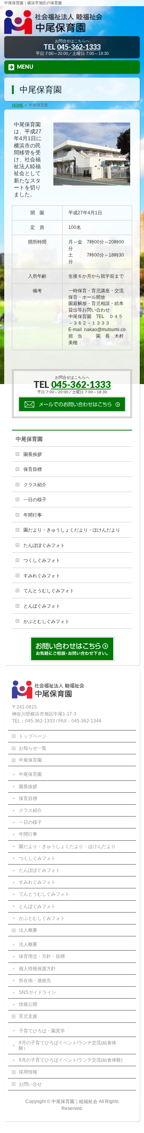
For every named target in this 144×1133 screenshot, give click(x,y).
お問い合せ (30, 1084)
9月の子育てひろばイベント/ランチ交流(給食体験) (70, 1060)
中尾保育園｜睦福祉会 (74, 1101)
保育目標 (32, 469)
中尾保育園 (29, 439)
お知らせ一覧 (32, 748)
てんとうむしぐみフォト (48, 590)
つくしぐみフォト (41, 560)
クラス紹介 (34, 484)
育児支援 (28, 1016)
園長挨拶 (32, 454)
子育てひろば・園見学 (42, 1031)
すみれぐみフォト (41, 575)
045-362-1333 (79, 47)
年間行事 (32, 515)
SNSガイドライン (37, 992)
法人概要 (28, 930)
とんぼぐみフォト (41, 606)
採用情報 (28, 1072)
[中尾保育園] (71, 27)
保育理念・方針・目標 (42, 956)
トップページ (32, 736)
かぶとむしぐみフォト (46, 621)
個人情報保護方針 (37, 968)
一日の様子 (34, 499)
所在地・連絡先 (35, 980)
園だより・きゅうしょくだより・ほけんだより (71, 530)
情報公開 (28, 1004)
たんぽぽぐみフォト (44, 545)
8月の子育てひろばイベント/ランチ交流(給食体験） (67, 1045)
